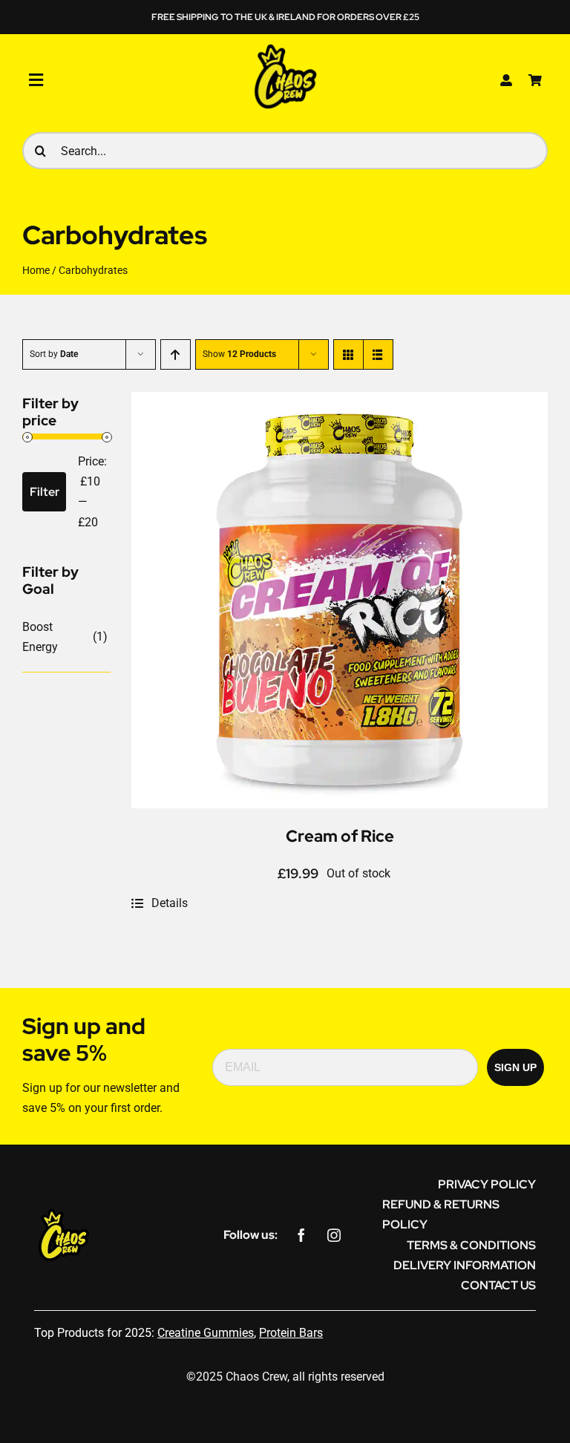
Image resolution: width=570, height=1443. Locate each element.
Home (36, 270)
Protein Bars (291, 1333)
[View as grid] (348, 354)
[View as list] (378, 354)
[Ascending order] (175, 354)
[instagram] (334, 1235)
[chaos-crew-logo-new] (285, 47)
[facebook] (301, 1235)
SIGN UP (515, 1067)
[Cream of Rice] (339, 402)
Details (169, 903)
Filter (44, 492)
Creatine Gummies (205, 1333)
